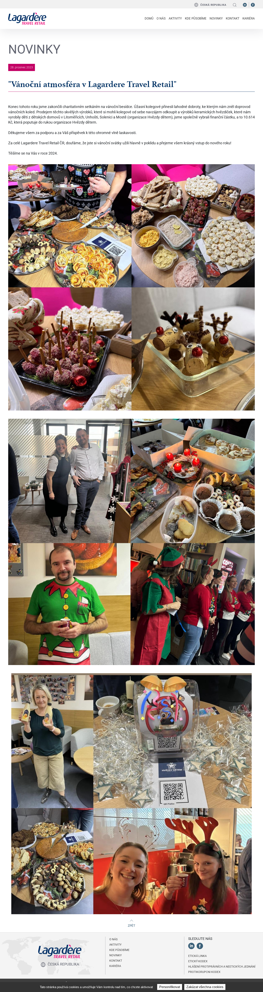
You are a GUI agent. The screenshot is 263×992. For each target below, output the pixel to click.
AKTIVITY (115, 944)
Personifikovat (169, 987)
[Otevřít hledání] (235, 4)
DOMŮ (149, 18)
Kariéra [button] (248, 18)
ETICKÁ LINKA (197, 956)
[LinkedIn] (245, 4)
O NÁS (113, 939)
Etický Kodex (198, 961)
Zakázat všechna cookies (204, 987)
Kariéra (115, 966)
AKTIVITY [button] (175, 18)
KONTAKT (232, 18)
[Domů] (27, 18)
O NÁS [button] (161, 18)
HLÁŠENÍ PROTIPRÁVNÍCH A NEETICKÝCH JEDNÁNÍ (221, 966)
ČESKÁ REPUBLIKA (213, 4)
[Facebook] (253, 4)
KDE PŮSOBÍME (195, 18)
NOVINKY (216, 18)
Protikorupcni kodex (204, 972)
